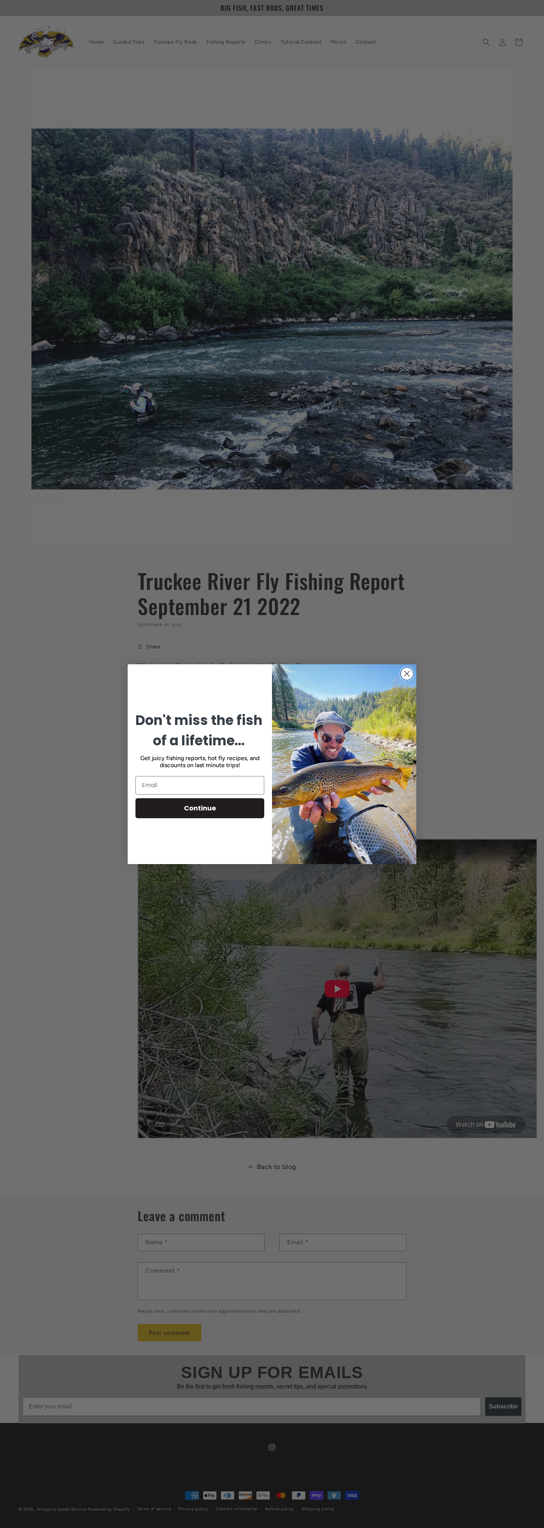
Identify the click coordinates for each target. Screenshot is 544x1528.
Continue (200, 808)
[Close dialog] (406, 673)
